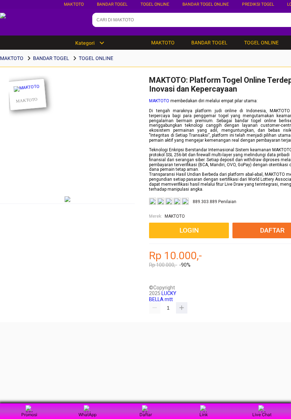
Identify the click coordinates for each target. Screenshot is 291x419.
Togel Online (155, 4)
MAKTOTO (74, 4)
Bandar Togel (112, 4)
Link (203, 414)
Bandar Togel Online (205, 4)
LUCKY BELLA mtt (162, 296)
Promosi (29, 414)
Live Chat (261, 414)
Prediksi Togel (258, 4)
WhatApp (87, 414)
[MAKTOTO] (27, 94)
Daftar (145, 414)
